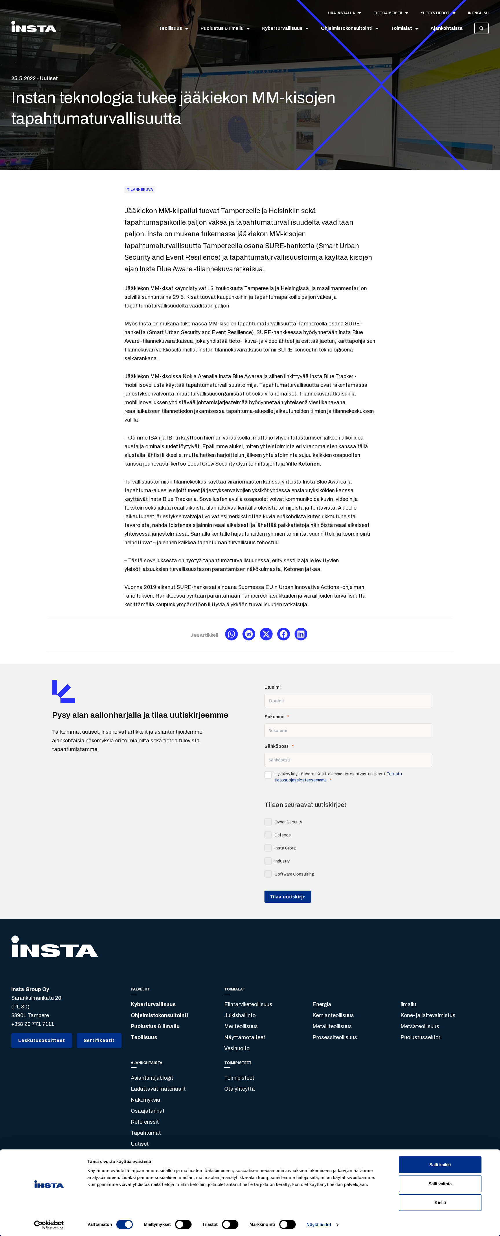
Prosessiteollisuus (334, 1037)
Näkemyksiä (145, 1100)
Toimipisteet (239, 1078)
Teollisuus (144, 1037)
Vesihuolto (237, 1048)
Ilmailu (408, 1004)
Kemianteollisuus (333, 1015)
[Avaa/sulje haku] (481, 28)
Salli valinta (440, 1183)
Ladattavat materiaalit (158, 1089)
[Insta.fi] (33, 28)
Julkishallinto (240, 1015)
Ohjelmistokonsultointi (159, 1015)
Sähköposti (277, 746)
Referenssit (145, 1122)
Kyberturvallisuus (153, 1004)
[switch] (183, 1224)
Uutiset (140, 1144)
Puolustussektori (421, 1037)
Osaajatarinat (148, 1111)
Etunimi (272, 687)
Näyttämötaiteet (244, 1037)
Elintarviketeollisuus (248, 1004)
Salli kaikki (440, 1164)
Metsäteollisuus (419, 1026)
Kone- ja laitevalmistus (427, 1015)
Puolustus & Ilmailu (155, 1026)
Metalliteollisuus (332, 1026)
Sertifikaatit (99, 1040)
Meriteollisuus (241, 1026)
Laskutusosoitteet (41, 1040)
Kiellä (440, 1202)
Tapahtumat (146, 1133)
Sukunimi (274, 716)
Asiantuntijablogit (152, 1078)
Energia (321, 1004)
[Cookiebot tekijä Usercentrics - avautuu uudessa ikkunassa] (49, 1224)
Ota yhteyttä (239, 1089)
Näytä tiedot (318, 1224)
